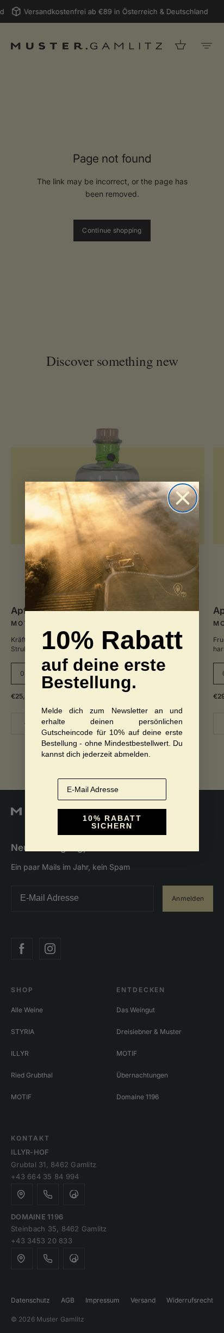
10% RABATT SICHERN (112, 822)
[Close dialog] (183, 498)
